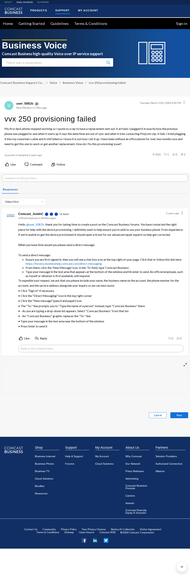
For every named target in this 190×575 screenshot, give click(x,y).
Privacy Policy (69, 529)
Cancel (158, 415)
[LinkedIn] (95, 540)
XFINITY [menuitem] (8, 2)
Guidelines (59, 23)
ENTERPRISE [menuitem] (43, 2)
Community (49, 529)
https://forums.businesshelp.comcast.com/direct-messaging (64, 263)
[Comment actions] (182, 213)
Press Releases (134, 471)
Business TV (42, 471)
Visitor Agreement (150, 529)
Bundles (39, 486)
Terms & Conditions (90, 23)
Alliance (160, 471)
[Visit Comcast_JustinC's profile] (10, 215)
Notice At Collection (123, 529)
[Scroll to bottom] (182, 567)
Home (8, 23)
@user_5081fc (35, 224)
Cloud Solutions (44, 478)
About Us (132, 447)
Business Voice (73, 82)
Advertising (131, 478)
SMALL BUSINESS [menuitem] (25, 2)
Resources (41, 493)
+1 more (64, 214)
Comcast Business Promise (136, 487)
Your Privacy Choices (94, 529)
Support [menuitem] (62, 10)
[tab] (10, 189)
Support (71, 447)
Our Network (132, 463)
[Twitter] (106, 540)
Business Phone (44, 463)
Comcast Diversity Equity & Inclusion (136, 511)
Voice (53, 82)
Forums (69, 463)
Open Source (86, 532)
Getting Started (32, 23)
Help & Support (74, 456)
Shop (39, 447)
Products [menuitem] (38, 10)
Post (179, 415)
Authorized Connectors (168, 463)
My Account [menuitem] (88, 10)
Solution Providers (166, 456)
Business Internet (45, 456)
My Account (103, 447)
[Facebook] (84, 540)
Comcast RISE (107, 532)
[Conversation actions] (184, 103)
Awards (129, 503)
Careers (130, 495)
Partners (161, 447)
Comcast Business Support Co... (22, 82)
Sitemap (69, 532)
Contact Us (30, 529)
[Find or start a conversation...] (108, 62)
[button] (156, 154)
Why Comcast (133, 456)
